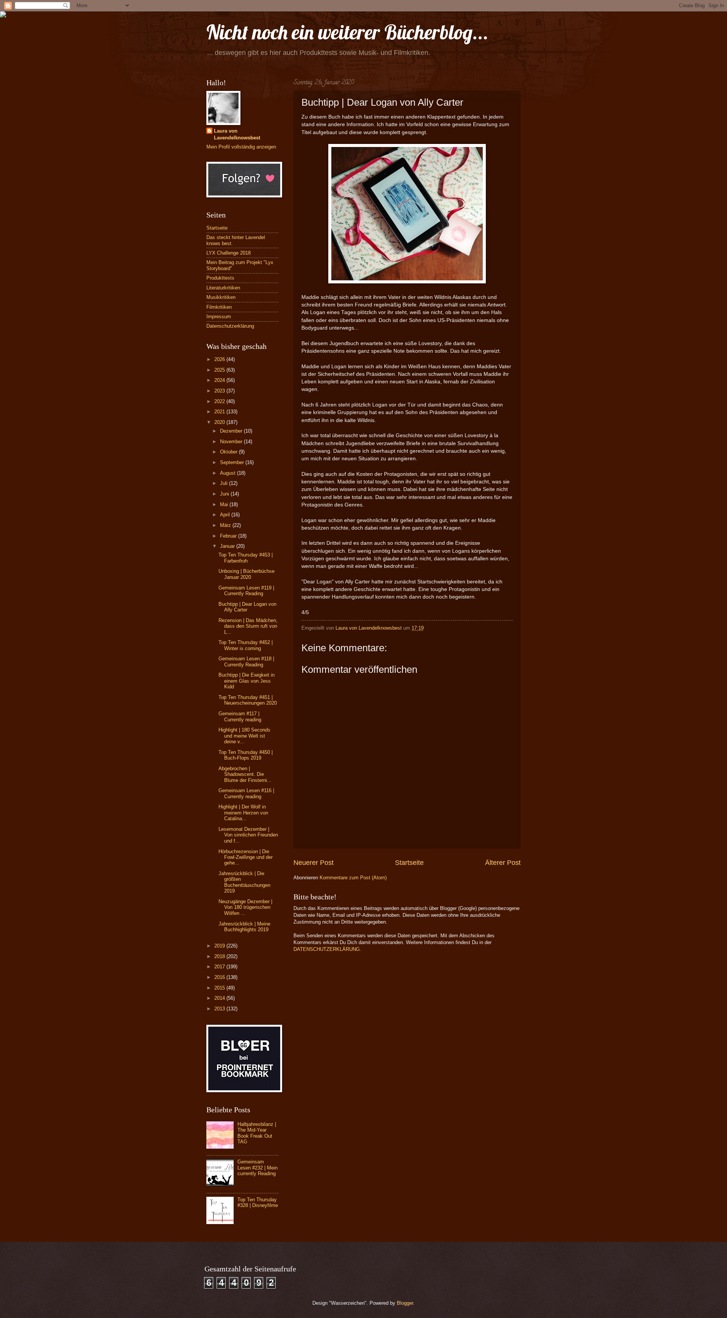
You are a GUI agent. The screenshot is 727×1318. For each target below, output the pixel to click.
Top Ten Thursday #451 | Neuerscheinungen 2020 (247, 700)
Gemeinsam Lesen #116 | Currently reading (246, 793)
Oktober (229, 452)
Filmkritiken (219, 307)
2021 (220, 411)
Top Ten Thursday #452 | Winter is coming (245, 645)
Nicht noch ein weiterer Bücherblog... (347, 32)
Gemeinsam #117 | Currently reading (239, 716)
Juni (225, 494)
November (232, 441)
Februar (229, 536)
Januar (228, 546)
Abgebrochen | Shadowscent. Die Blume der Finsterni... (244, 774)
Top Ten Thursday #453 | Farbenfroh (245, 557)
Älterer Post (503, 862)
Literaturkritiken (223, 288)
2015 (220, 988)
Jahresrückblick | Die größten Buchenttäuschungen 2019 (244, 882)
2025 (220, 370)
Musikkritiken (221, 297)
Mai (224, 504)
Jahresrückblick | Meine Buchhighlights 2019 (244, 926)
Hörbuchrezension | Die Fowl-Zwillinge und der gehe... (245, 857)
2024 (220, 380)
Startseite (409, 862)
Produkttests (220, 278)
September (232, 462)
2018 (220, 956)
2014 (220, 998)
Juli (224, 483)
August (228, 473)
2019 (220, 946)
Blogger (405, 1303)
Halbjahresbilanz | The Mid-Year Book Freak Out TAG (256, 1132)
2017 (220, 966)
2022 (220, 401)
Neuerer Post (313, 862)
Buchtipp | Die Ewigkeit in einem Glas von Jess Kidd (246, 680)
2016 (220, 977)
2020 (220, 422)
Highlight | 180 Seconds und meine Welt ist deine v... (244, 735)
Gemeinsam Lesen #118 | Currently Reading (246, 661)
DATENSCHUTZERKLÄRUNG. (327, 949)
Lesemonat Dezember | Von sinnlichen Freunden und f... (248, 835)
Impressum (218, 316)
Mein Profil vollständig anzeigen (241, 147)
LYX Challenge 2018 (228, 253)
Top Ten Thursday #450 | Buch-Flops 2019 (245, 755)
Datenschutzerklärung (230, 326)
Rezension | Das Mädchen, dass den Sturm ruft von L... (248, 626)
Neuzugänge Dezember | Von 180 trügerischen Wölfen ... (245, 907)
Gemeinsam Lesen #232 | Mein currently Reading (257, 1167)
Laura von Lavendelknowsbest (237, 134)
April (225, 515)
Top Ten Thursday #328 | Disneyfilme (257, 1202)
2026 (220, 359)
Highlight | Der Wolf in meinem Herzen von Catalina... (243, 812)
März (226, 525)
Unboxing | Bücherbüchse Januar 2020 (246, 574)
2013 (220, 1009)
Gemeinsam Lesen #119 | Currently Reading (246, 590)
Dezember (232, 431)
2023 (220, 391)
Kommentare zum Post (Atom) (353, 877)
